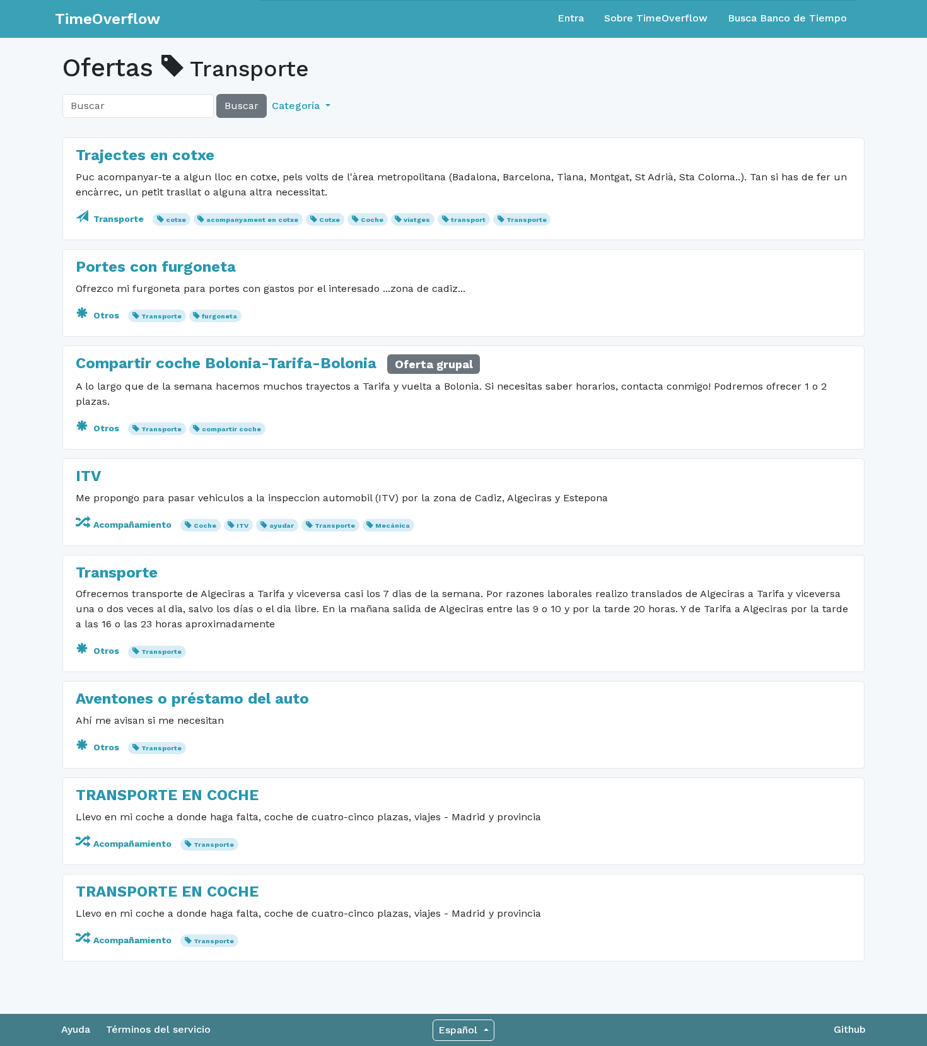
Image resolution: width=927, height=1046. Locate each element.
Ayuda (75, 1029)
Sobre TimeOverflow (656, 18)
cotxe (176, 220)
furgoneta (219, 316)
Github (850, 1029)
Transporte (118, 219)
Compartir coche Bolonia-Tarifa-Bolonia (226, 363)
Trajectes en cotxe (145, 155)
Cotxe (329, 220)
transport (468, 220)
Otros (106, 315)
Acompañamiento (132, 525)
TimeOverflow (107, 19)
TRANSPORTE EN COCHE (167, 795)
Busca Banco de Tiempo (787, 18)
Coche (372, 220)
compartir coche (231, 429)
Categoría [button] (297, 106)
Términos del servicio (158, 1029)
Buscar (241, 106)
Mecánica (392, 525)
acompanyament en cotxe (252, 220)
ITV (88, 476)
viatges (417, 220)
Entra (570, 18)
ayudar (281, 525)
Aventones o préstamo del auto (192, 698)
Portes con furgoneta (156, 267)
